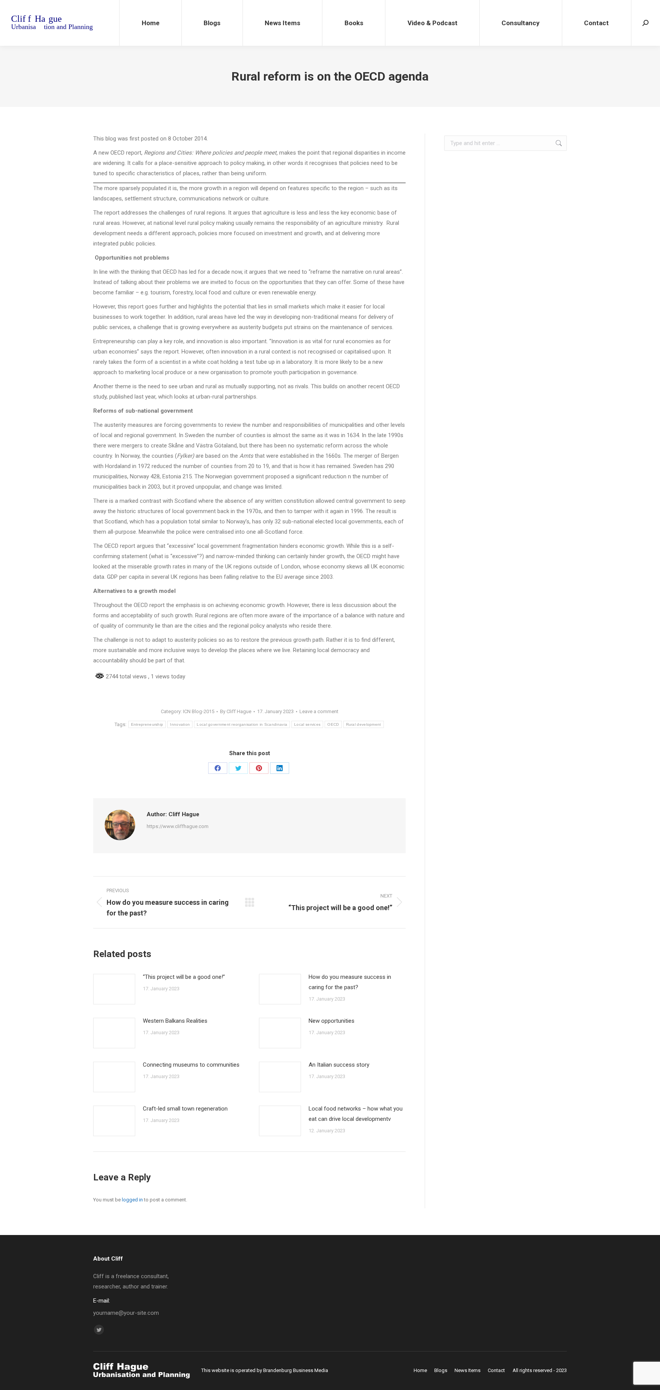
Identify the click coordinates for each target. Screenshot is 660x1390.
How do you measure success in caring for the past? (350, 982)
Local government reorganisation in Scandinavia (242, 724)
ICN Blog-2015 (198, 711)
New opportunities (331, 1020)
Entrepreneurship (147, 724)
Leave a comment (318, 711)
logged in (132, 1200)
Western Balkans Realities (175, 1020)
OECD (333, 724)
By (235, 711)
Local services (307, 724)
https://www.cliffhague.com (178, 826)
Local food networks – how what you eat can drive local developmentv (356, 1113)
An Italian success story (339, 1064)
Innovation (180, 724)
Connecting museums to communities (191, 1064)
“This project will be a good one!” (184, 976)
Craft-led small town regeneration (185, 1108)
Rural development (363, 724)
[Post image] (114, 989)
